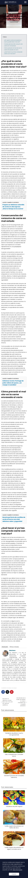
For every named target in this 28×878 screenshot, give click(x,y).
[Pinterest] (12, 692)
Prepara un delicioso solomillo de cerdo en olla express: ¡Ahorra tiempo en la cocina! (13, 207)
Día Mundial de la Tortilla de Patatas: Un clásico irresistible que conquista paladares (21, 701)
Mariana (12, 650)
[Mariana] (5, 656)
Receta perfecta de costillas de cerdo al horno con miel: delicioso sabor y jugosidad (13, 519)
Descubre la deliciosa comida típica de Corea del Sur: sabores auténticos (7, 702)
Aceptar (14, 874)
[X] (7, 692)
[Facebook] (3, 692)
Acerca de (5, 647)
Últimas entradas (14, 647)
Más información (17, 870)
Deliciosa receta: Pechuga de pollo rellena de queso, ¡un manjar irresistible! (13, 383)
